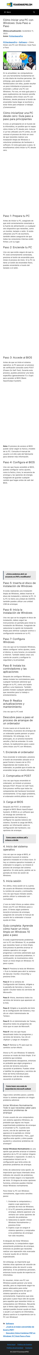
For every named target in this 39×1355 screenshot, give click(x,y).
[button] (34, 12)
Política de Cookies (24, 1345)
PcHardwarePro (16, 36)
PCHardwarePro (10, 42)
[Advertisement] (19, 173)
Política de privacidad (15, 1348)
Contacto (28, 1348)
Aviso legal (11, 1345)
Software (23, 42)
